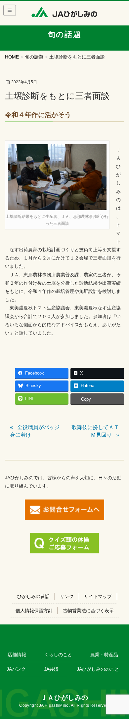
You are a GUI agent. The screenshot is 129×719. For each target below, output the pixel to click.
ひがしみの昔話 (33, 596)
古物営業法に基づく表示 (88, 610)
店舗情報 (17, 654)
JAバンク (16, 669)
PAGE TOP (119, 692)
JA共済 (51, 669)
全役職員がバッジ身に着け (35, 430)
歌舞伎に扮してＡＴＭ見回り (95, 430)
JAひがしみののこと (98, 669)
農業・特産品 (104, 654)
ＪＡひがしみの (64, 697)
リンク (67, 596)
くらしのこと (58, 654)
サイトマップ (98, 596)
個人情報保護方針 (34, 610)
